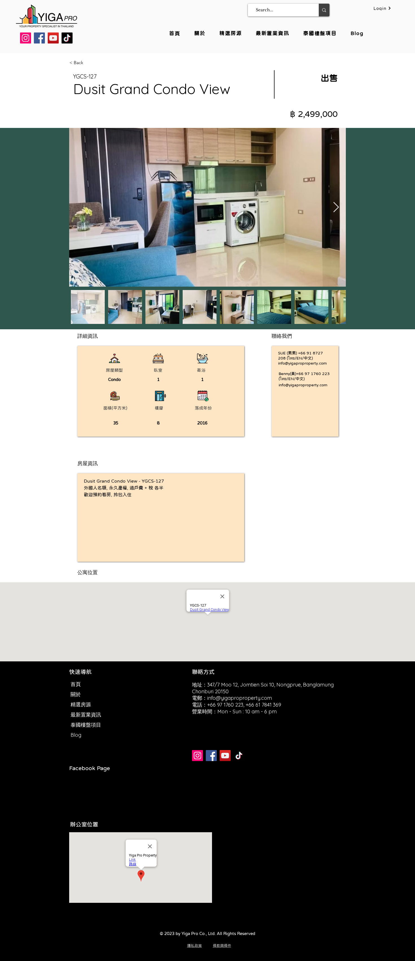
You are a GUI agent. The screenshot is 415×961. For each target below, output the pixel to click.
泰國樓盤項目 (86, 725)
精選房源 (81, 704)
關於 (76, 694)
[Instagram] (25, 37)
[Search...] (324, 10)
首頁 (76, 684)
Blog (76, 735)
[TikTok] (67, 37)
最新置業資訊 (86, 714)
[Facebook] (39, 37)
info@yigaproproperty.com (302, 363)
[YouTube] (53, 37)
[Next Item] (336, 207)
